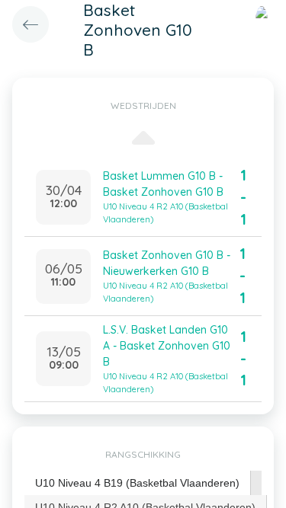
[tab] (137, 483)
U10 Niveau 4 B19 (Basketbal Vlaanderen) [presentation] (137, 483)
